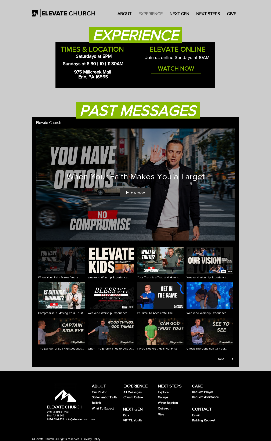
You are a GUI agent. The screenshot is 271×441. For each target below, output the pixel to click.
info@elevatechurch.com (80, 419)
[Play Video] (61, 263)
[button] (179, 13)
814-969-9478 (55, 419)
